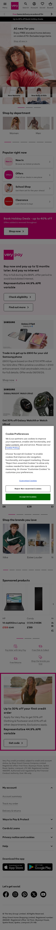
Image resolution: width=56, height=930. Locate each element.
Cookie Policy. (12, 447)
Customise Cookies (28, 480)
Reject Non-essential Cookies (28, 488)
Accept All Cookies (27, 497)
